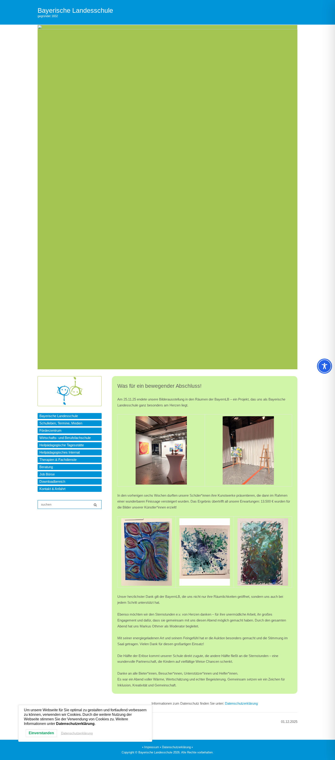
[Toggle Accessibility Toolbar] (324, 366)
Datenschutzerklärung (241, 703)
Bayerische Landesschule (75, 10)
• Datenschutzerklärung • (176, 747)
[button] (70, 416)
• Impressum (150, 747)
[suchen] (95, 504)
